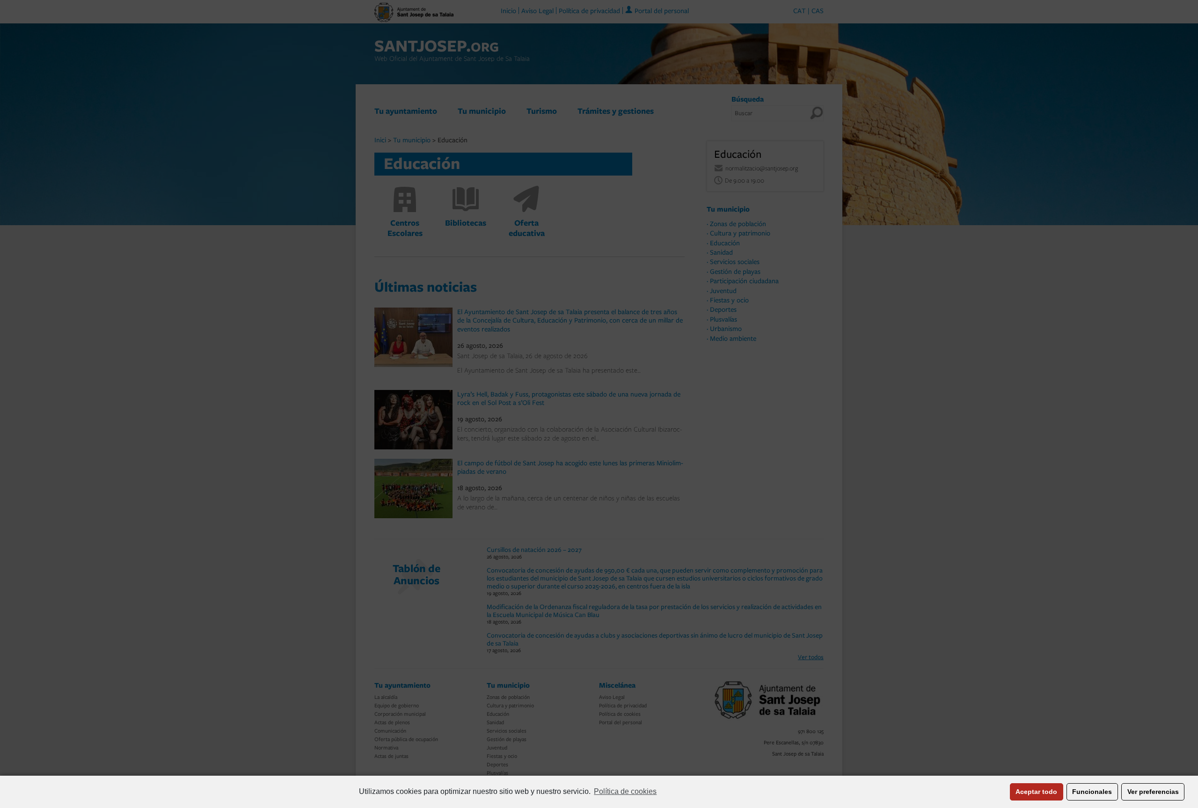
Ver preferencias (1153, 791)
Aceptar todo (1036, 791)
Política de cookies (625, 791)
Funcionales (1092, 791)
